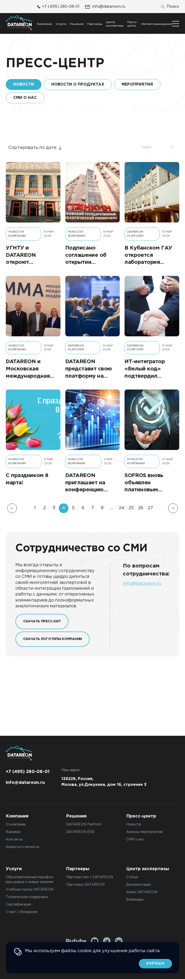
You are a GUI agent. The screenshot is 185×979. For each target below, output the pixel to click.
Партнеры (94, 24)
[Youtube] (95, 941)
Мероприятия (137, 84)
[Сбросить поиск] (172, 147)
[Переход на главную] (19, 22)
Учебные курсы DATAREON (29, 889)
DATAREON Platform (84, 824)
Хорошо (155, 963)
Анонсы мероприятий (144, 832)
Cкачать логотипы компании (52, 639)
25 (131, 508)
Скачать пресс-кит (42, 621)
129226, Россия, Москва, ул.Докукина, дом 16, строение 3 (103, 782)
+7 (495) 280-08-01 (60, 6)
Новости (133, 824)
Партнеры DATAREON (85, 884)
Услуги (61, 24)
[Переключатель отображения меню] (175, 23)
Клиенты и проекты (22, 847)
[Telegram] (107, 941)
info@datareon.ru (108, 6)
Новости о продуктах (77, 84)
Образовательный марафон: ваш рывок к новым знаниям (30, 879)
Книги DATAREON (141, 892)
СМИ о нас (25, 98)
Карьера (13, 832)
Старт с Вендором (21, 912)
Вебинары (135, 899)
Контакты (14, 839)
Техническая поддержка (27, 897)
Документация (138, 884)
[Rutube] (76, 941)
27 (150, 508)
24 (121, 508)
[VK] (119, 941)
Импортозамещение (156, 24)
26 (140, 508)
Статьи (132, 877)
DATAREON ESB (80, 832)
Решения (77, 24)
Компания (44, 24)
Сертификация (18, 904)
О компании (16, 824)
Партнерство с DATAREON (89, 877)
